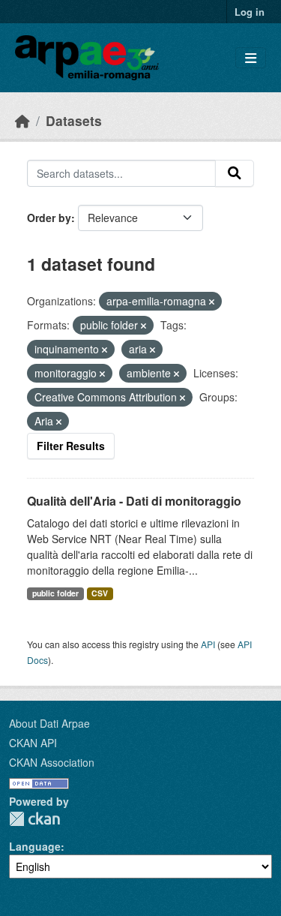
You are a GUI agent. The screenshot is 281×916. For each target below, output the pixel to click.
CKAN (34, 819)
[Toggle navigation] (250, 58)
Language (35, 846)
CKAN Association (51, 762)
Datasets (74, 120)
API (208, 644)
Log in (250, 12)
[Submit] (234, 173)
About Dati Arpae (49, 723)
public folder (55, 593)
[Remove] (211, 302)
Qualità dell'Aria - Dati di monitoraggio (134, 500)
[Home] (22, 120)
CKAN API (33, 742)
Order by (49, 217)
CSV (99, 593)
